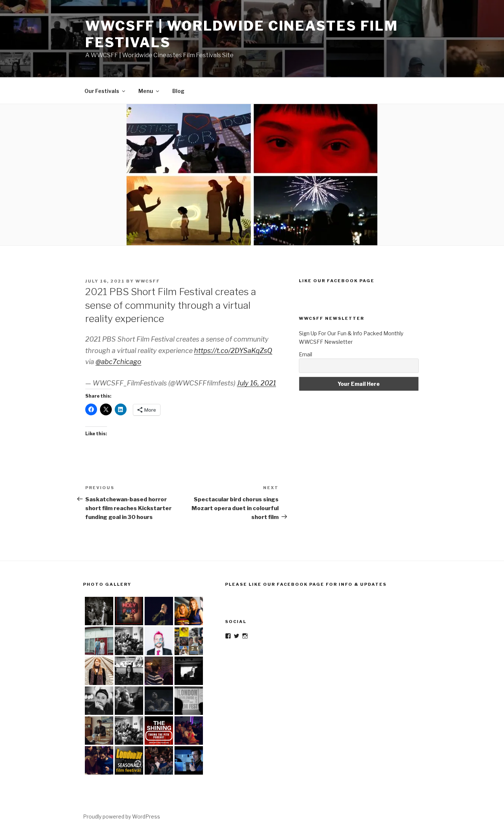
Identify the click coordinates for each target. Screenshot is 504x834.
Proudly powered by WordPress (121, 816)
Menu (145, 91)
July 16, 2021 (256, 383)
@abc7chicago (118, 362)
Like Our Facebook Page (336, 280)
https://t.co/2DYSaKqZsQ (233, 350)
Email (305, 354)
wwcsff (147, 281)
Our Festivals (101, 91)
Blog (178, 91)
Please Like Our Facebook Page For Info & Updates (306, 584)
